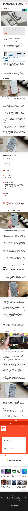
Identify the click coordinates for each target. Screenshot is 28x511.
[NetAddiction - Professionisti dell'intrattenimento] (15, 505)
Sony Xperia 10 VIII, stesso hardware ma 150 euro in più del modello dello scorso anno (19, 475)
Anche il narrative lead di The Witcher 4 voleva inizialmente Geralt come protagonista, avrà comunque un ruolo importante (19, 487)
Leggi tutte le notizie (24, 490)
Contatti (20, 502)
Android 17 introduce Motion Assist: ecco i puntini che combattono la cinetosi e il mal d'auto (8, 475)
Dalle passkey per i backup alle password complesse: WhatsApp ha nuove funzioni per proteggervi (14, 475)
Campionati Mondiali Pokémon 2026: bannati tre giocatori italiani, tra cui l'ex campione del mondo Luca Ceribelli (3, 487)
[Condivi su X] (24, 10)
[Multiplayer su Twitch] (15, 495)
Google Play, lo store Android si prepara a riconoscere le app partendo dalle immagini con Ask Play (24, 475)
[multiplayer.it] (14, 493)
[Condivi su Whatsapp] (25, 10)
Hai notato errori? (4, 458)
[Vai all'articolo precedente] (27, 255)
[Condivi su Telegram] (26, 10)
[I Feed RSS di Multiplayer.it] (17, 495)
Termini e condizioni (13, 502)
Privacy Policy (9, 502)
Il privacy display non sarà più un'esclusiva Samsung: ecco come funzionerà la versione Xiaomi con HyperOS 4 (3, 475)
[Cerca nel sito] (25, 1)
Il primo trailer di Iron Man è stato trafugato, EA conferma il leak (14, 486)
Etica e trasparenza (17, 502)
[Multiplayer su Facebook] (10, 495)
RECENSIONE (2, 8)
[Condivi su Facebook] (23, 10)
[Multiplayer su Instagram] (12, 495)
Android (3, 455)
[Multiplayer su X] (11, 495)
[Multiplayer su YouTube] (16, 495)
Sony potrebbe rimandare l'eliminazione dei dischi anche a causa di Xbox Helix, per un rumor (8, 487)
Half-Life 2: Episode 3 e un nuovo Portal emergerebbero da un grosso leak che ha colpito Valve (24, 487)
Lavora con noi (23, 502)
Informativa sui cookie (5, 502)
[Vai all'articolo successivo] (1, 255)
